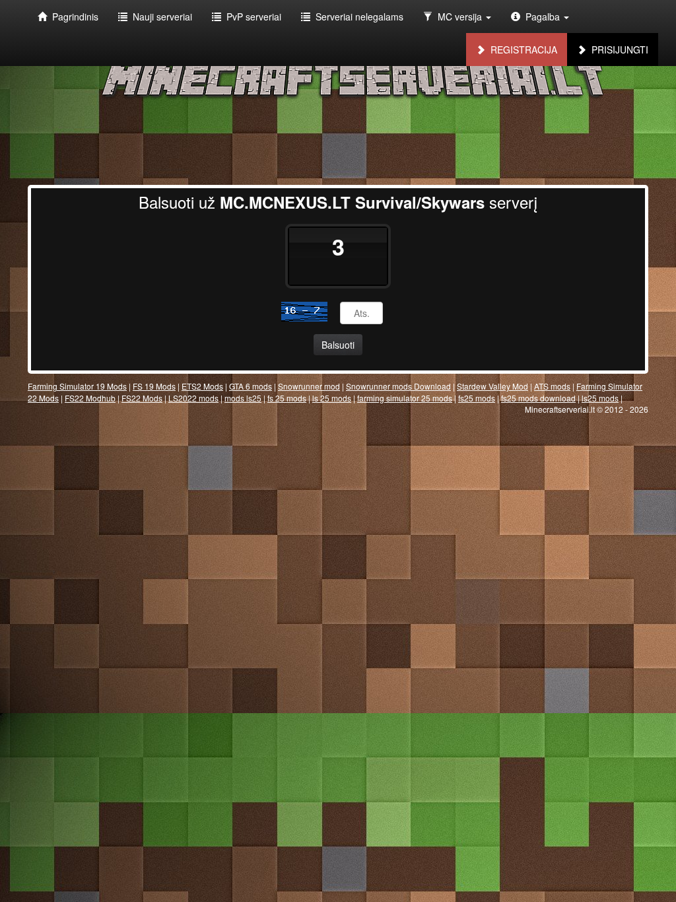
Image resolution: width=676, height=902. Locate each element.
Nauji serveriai (159, 16)
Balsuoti (338, 344)
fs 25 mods (286, 397)
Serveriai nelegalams (356, 16)
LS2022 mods (193, 397)
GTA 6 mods (250, 386)
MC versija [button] (458, 16)
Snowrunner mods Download (398, 386)
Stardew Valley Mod (492, 386)
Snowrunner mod (309, 386)
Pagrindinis (72, 16)
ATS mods (552, 386)
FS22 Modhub (90, 397)
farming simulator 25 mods (404, 397)
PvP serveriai (251, 16)
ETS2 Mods (202, 386)
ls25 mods (600, 397)
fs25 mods (476, 397)
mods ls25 (242, 397)
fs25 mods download (538, 397)
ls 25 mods (331, 397)
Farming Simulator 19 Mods (77, 386)
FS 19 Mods (154, 386)
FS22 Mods (141, 397)
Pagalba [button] (541, 16)
